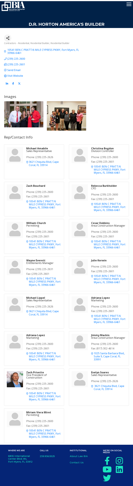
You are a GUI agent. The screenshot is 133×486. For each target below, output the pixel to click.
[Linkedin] (119, 469)
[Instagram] (119, 461)
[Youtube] (107, 469)
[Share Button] (7, 38)
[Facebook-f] (107, 461)
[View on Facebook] (13, 85)
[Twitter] (107, 478)
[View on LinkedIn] (7, 85)
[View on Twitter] (19, 85)
